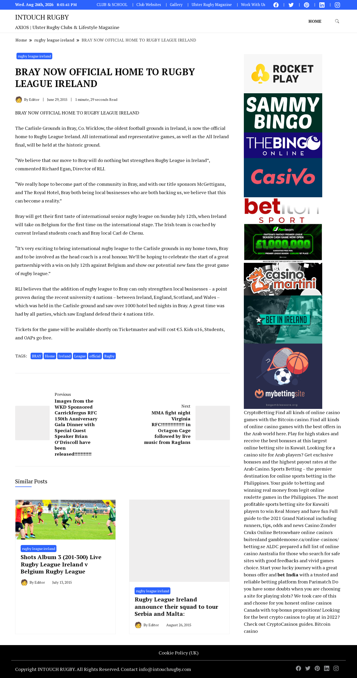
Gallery (176, 4)
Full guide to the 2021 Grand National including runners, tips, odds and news (291, 518)
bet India (288, 574)
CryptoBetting (259, 412)
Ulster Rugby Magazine (212, 4)
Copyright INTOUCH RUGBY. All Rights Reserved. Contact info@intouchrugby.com (103, 669)
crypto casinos (284, 617)
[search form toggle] (337, 21)
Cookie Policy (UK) (179, 653)
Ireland (65, 356)
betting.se (254, 546)
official (95, 356)
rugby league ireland (34, 56)
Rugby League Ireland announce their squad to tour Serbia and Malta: (176, 606)
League (80, 356)
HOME (314, 21)
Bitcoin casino (293, 419)
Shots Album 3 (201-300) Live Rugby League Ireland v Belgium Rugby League (61, 564)
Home (50, 356)
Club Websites (148, 4)
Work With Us (253, 4)
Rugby (109, 356)
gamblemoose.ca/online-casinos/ (303, 539)
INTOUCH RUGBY (42, 17)
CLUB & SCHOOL (112, 4)
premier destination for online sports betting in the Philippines (290, 476)
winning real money (265, 490)
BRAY (36, 356)
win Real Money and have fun (297, 511)
